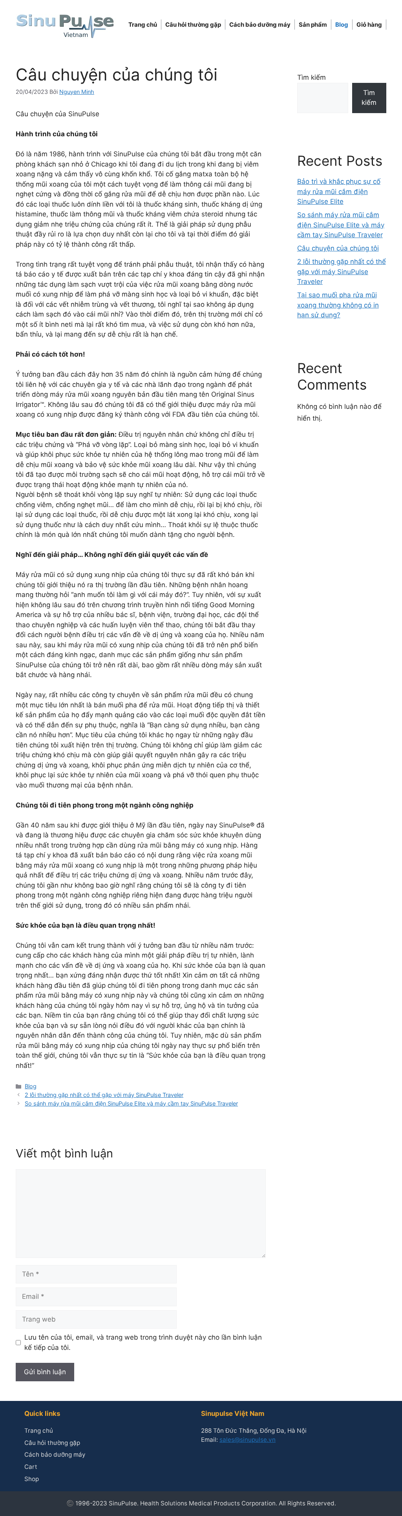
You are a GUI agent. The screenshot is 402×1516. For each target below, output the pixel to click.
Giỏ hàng (369, 24)
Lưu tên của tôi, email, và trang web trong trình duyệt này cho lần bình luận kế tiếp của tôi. (143, 1342)
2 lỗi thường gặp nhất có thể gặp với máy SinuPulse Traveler (104, 1094)
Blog (341, 24)
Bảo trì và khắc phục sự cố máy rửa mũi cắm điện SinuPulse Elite (338, 191)
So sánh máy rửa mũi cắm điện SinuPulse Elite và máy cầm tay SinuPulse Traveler (131, 1103)
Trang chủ (142, 24)
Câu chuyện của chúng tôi (338, 248)
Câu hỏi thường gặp (193, 24)
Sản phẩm (313, 24)
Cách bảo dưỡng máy (260, 24)
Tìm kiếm (311, 77)
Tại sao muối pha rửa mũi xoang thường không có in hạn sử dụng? (338, 305)
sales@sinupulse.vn (247, 1439)
